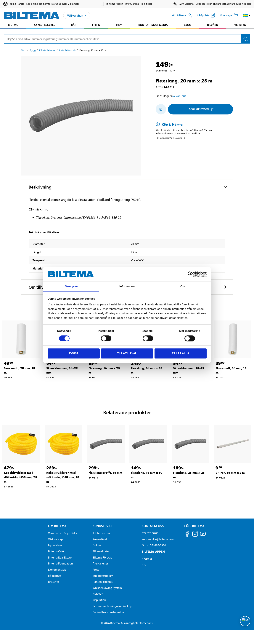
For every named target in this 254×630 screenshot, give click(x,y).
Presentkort (100, 539)
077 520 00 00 (150, 533)
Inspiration (99, 600)
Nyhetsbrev (55, 545)
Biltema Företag (102, 557)
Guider (97, 545)
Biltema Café (56, 551)
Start (23, 50)
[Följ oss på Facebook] (187, 534)
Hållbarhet (54, 576)
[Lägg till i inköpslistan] (161, 109)
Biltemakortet (101, 551)
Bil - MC (13, 25)
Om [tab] (182, 286)
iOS (144, 565)
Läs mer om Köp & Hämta (169, 138)
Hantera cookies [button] (102, 581)
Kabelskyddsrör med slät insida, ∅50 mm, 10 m (62, 477)
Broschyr (53, 581)
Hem (119, 25)
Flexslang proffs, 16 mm (105, 473)
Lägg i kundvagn (198, 109)
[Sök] (245, 39)
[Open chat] (245, 621)
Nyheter (98, 594)
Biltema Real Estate (60, 557)
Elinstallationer (47, 50)
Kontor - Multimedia (153, 25)
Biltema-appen (153, 551)
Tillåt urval (127, 353)
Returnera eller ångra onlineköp (112, 606)
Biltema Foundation (60, 563)
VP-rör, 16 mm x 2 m (230, 473)
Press (96, 569)
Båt (73, 25)
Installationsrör (67, 50)
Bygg (187, 25)
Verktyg (240, 25)
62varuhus (179, 96)
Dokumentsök (57, 569)
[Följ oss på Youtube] (203, 535)
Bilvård (212, 25)
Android (147, 559)
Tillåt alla (180, 353)
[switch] (106, 338)
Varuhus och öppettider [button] (62, 533)
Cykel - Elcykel (44, 25)
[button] (247, 15)
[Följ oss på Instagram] (195, 534)
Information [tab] (127, 286)
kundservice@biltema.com (158, 539)
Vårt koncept (56, 539)
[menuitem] (13, 25)
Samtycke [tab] (71, 286)
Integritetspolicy (103, 576)
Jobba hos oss (101, 533)
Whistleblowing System (107, 588)
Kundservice (103, 526)
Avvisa (73, 353)
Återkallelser (100, 563)
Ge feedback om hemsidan (109, 612)
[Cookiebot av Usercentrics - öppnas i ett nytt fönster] (190, 274)
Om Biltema (57, 526)
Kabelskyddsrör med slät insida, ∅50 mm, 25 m (20, 477)
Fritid (96, 25)
